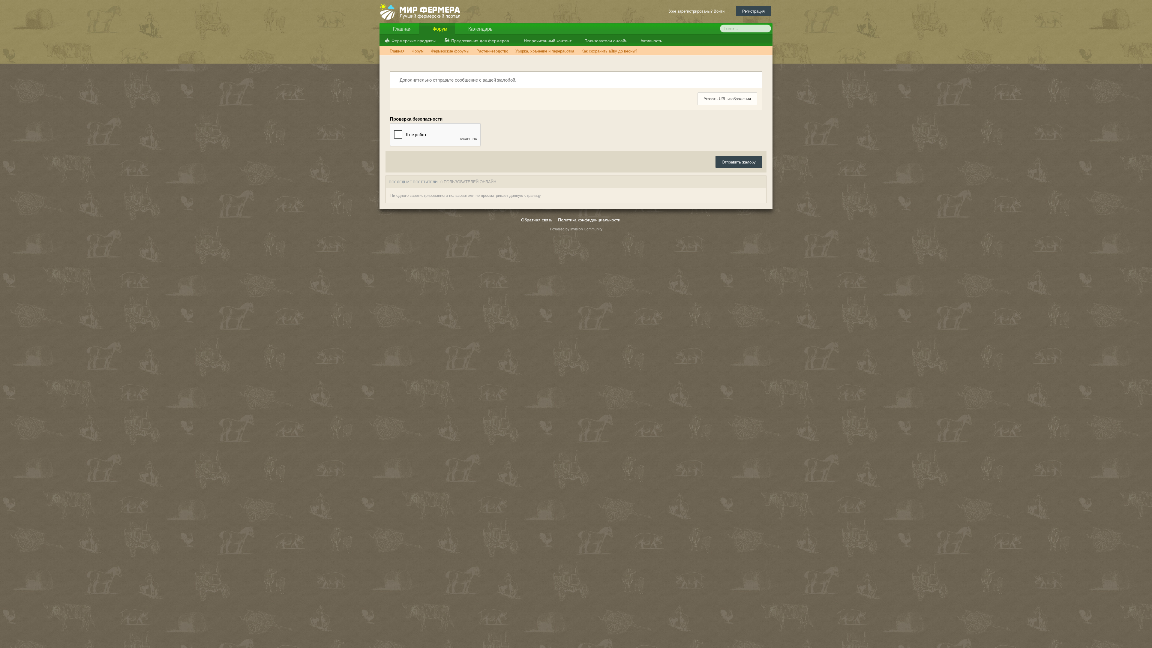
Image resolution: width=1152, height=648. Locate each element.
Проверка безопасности (416, 119)
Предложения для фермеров (480, 41)
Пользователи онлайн (605, 41)
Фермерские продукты (414, 41)
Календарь (479, 28)
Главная (402, 28)
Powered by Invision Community (576, 228)
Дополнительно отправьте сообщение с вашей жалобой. (457, 79)
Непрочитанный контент (548, 41)
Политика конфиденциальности (589, 220)
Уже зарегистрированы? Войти (698, 11)
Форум (439, 28)
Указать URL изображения (727, 98)
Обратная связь (536, 220)
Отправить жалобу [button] (739, 162)
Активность (650, 41)
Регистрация (753, 11)
